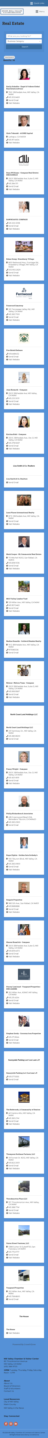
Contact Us (9, 1391)
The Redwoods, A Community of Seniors (23, 1110)
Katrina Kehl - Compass (16, 434)
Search (25, 47)
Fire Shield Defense (14, 350)
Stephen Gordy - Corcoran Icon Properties (23, 1033)
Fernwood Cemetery (14, 306)
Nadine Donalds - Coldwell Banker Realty (23, 641)
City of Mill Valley (11, 1402)
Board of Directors (12, 1386)
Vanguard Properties (15, 1288)
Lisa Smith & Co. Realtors (16, 479)
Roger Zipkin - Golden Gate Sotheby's (22, 855)
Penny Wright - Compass (16, 769)
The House (10, 1329)
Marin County (10, 1404)
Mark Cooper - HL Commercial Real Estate (23, 554)
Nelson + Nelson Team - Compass (20, 683)
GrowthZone (30, 1344)
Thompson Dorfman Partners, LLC (20, 1154)
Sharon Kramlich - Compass (18, 942)
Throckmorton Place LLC (16, 1199)
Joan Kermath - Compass (16, 390)
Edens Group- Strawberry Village (20, 259)
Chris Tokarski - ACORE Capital (19, 133)
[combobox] (24, 41)
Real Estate (8, 57)
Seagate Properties (14, 900)
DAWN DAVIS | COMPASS (17, 219)
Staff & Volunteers (12, 1389)
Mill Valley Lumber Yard (16, 599)
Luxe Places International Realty (20, 513)
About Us (8, 1383)
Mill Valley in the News (14, 1408)
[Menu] (37, 3)
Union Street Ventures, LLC (17, 1243)
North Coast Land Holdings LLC (19, 727)
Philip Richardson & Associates (19, 814)
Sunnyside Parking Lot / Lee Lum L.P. (21, 1073)
